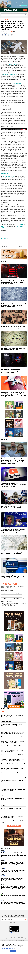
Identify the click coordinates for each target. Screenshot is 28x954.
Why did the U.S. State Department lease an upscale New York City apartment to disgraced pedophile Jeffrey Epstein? (13, 530)
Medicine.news (14, 98)
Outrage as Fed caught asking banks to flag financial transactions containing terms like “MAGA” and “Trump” (13, 282)
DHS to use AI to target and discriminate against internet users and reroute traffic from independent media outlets (12, 576)
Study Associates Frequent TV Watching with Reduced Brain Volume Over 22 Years (13, 790)
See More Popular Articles (14, 825)
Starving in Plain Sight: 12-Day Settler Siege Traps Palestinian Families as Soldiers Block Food (11, 725)
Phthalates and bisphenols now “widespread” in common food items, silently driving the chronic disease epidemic (13, 305)
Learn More (5, 950)
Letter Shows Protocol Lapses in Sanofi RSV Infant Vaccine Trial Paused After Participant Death (12, 746)
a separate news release (8, 176)
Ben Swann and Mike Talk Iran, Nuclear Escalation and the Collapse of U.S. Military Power (13, 896)
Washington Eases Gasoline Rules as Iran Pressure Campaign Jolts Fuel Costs (12, 751)
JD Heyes (8, 31)
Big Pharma (4, 246)
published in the (19, 83)
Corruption (7, 19)
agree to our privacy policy (8, 948)
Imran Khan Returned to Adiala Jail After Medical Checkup (13, 777)
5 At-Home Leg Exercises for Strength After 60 (11, 808)
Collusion (11, 246)
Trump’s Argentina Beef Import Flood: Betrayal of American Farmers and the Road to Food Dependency (12, 812)
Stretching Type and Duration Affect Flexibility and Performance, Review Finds (12, 817)
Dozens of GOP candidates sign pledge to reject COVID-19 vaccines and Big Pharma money (12, 553)
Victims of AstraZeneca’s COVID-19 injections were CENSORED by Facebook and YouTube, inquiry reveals (13, 484)
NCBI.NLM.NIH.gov (5, 238)
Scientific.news (5, 173)
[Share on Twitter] (8, 34)
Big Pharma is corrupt (12, 64)
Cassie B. (8, 279)
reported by (10, 74)
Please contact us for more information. (8, 605)
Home (2, 19)
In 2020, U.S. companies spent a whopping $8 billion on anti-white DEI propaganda (13, 327)
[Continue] (25, 919)
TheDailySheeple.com (6, 235)
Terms (7, 936)
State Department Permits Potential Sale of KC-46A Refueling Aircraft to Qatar (12, 716)
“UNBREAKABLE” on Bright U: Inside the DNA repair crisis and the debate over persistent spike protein (12, 760)
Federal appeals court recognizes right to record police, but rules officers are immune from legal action (13, 737)
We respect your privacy (14, 922)
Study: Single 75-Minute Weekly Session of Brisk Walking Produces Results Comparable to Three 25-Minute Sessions (13, 804)
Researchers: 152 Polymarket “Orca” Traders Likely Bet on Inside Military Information (13, 764)
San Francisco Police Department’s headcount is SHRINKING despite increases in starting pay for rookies (13, 371)
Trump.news (4, 233)
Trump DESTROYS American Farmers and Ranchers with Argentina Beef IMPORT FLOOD (13, 871)
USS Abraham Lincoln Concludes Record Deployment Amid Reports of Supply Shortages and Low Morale (12, 733)
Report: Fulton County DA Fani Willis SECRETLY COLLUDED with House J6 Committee (11, 507)
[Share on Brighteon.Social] (2, 34)
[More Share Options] (11, 34)
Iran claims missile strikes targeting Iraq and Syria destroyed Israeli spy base (13, 348)
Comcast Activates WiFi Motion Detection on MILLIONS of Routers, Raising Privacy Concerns (13, 742)
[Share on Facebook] (5, 34)
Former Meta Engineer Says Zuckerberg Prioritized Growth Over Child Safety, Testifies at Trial (12, 755)
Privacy (4, 936)
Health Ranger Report (6, 848)
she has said (19, 150)
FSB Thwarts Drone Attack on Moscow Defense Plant (12, 729)
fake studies (18, 246)
